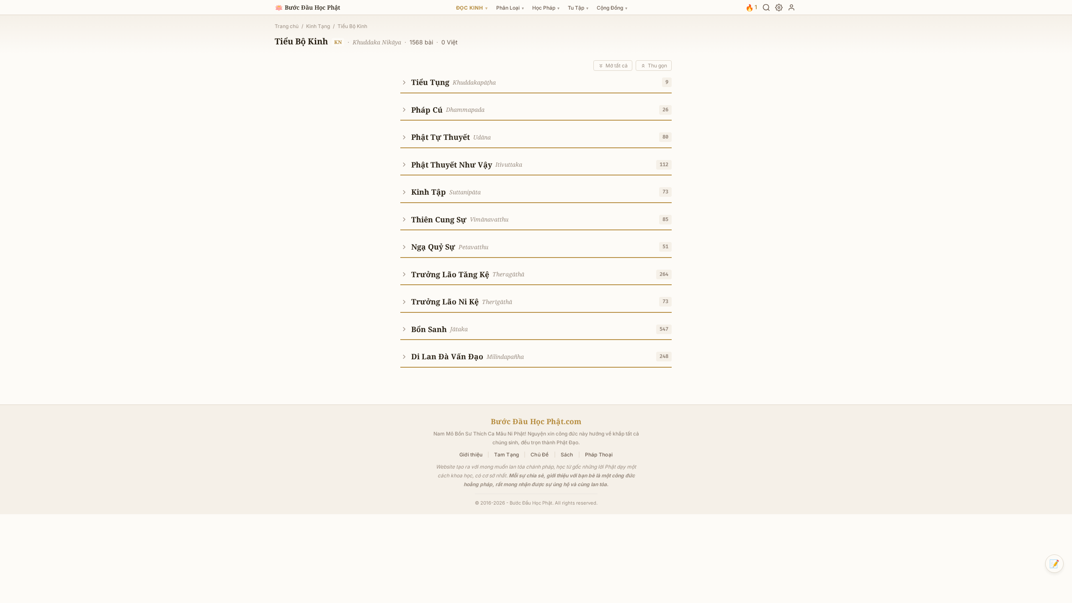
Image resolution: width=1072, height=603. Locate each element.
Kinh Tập (428, 192)
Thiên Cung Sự (438, 219)
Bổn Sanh (429, 329)
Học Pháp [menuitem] (545, 8)
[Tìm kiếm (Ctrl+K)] (766, 7)
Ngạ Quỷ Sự (433, 247)
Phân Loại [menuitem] (510, 8)
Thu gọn (657, 65)
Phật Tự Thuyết (440, 137)
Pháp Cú (427, 110)
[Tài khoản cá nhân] (791, 7)
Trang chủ (287, 26)
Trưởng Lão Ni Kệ (445, 301)
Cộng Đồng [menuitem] (612, 8)
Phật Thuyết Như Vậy (451, 165)
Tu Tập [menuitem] (578, 8)
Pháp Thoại (599, 454)
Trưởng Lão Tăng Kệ (450, 274)
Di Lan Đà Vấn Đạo (447, 356)
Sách (567, 454)
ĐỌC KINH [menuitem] (472, 8)
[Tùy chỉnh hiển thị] (779, 7)
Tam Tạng (506, 454)
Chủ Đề (540, 454)
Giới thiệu (470, 454)
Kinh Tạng (318, 26)
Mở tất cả (617, 65)
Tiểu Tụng (430, 82)
